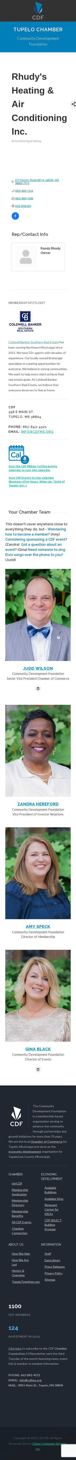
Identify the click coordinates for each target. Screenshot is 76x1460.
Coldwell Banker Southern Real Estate (33, 342)
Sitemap (50, 1279)
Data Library (52, 1260)
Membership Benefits (20, 1213)
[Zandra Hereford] (38, 751)
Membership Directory (20, 1203)
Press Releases (55, 1266)
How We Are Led (20, 1262)
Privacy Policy (53, 1273)
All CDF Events (21, 1222)
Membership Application (20, 1192)
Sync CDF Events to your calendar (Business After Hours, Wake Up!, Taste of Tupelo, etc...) (37, 481)
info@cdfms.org (37, 432)
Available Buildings (51, 1190)
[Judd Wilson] (38, 615)
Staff (48, 1253)
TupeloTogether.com (26, 1281)
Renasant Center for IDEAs (51, 1209)
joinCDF (17, 1183)
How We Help (21, 1253)
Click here (15, 1348)
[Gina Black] (38, 996)
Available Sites (54, 1199)
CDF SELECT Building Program (53, 1224)
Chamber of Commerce (46, 1141)
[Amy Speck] (38, 873)
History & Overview (18, 1273)
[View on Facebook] (15, 219)
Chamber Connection (19, 1231)
